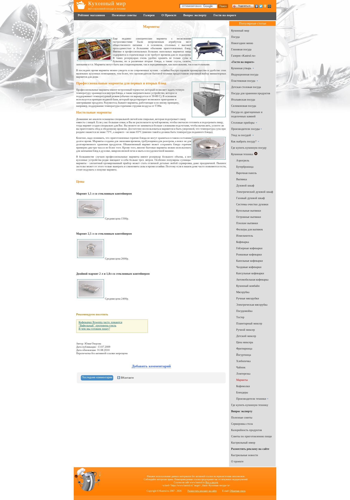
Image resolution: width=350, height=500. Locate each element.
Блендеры (242, 392)
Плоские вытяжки (247, 223)
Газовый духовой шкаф (250, 198)
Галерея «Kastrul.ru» (243, 55)
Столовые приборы (242, 122)
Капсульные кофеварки (250, 273)
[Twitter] (261, 6)
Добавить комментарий (151, 366)
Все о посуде (211, 482)
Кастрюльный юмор (243, 442)
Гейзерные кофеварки (249, 248)
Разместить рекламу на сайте (202, 490)
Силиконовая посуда (243, 105)
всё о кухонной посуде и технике (107, 8)
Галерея (149, 15)
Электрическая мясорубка (251, 304)
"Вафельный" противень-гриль (97, 325)
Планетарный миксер (249, 323)
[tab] (97, 377)
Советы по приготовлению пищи (251, 436)
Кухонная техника (242, 154)
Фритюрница (244, 348)
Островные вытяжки (248, 216)
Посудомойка (244, 310)
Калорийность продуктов (246, 430)
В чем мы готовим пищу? (94, 328)
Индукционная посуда (244, 74)
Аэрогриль (242, 160)
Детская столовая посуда (246, 87)
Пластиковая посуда (243, 80)
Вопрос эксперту (195, 15)
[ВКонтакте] (257, 6)
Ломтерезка (243, 373)
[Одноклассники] (265, 6)
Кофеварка (242, 242)
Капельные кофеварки (249, 260)
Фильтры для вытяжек (249, 229)
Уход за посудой (241, 135)
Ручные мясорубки (247, 298)
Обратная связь (237, 490)
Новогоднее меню (242, 43)
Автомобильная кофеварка (252, 279)
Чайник (240, 367)
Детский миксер (246, 336)
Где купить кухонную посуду (249, 147)
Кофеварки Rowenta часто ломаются (100, 322)
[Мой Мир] (269, 6)
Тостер (240, 317)
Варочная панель (246, 173)
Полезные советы (124, 15)
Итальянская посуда (243, 99)
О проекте (237, 461)
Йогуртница (243, 354)
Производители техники (251, 398)
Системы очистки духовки (252, 204)
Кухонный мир (107, 3)
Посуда (235, 36)
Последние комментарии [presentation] (97, 377)
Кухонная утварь (241, 68)
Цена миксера (244, 342)
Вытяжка (241, 179)
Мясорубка (242, 292)
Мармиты (242, 379)
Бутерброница (244, 166)
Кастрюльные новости (244, 455)
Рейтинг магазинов (91, 15)
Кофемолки (243, 386)
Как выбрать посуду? (243, 141)
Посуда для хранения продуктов (250, 93)
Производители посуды (245, 128)
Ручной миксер (245, 329)
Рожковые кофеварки (249, 254)
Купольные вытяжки (248, 210)
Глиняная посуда (241, 49)
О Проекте (168, 15)
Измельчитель (244, 235)
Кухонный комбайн (248, 285)
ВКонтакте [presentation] (127, 377)
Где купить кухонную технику (249, 405)
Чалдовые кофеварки (248, 267)
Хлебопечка (243, 361)
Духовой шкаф (245, 185)
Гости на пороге (224, 15)
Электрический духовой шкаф (254, 191)
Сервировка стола (242, 423)
